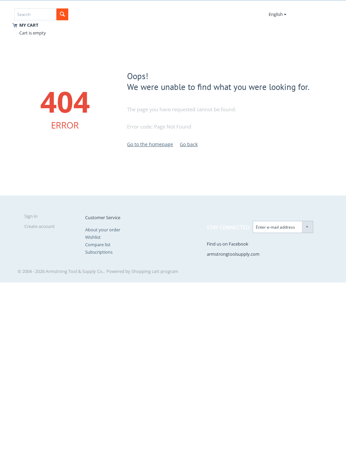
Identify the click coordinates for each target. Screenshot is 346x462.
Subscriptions (99, 252)
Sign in (31, 216)
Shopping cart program (154, 271)
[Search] (62, 14)
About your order (102, 230)
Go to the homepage (150, 144)
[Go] (307, 227)
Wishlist (93, 237)
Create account (39, 226)
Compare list (97, 244)
